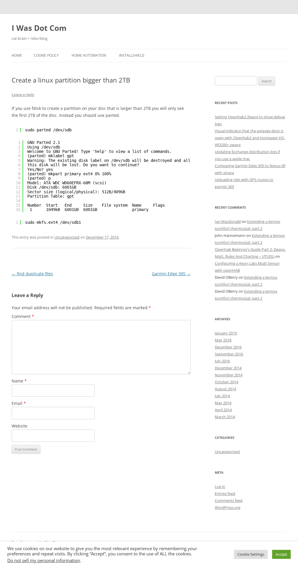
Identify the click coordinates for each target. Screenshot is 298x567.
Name (19, 381)
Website (19, 426)
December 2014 (228, 368)
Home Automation (89, 55)
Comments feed (228, 500)
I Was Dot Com (39, 28)
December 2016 (228, 347)
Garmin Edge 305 (171, 273)
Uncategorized (66, 237)
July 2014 (222, 395)
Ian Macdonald (228, 221)
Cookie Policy (46, 55)
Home (17, 55)
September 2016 (229, 354)
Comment (23, 316)
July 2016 (222, 361)
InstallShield (131, 55)
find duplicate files (32, 273)
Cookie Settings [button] (250, 554)
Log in (220, 486)
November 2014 (228, 375)
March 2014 (225, 416)
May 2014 (223, 402)
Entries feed (225, 493)
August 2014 (225, 388)
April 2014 (223, 409)
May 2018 (223, 340)
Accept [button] (281, 554)
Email (19, 403)
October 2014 (226, 381)
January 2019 (226, 333)
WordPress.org (227, 507)
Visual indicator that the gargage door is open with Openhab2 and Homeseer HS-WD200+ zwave (250, 137)
